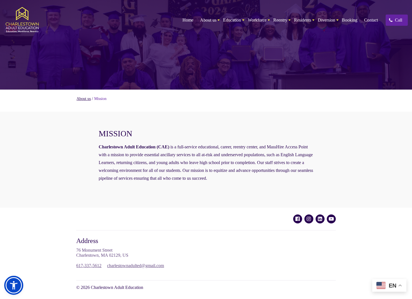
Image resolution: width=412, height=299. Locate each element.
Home (187, 20)
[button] (14, 285)
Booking (349, 20)
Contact (371, 20)
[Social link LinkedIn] (320, 218)
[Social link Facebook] (297, 218)
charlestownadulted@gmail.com (135, 265)
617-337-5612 (88, 265)
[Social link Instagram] (308, 218)
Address (87, 240)
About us (84, 99)
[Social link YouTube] (331, 218)
